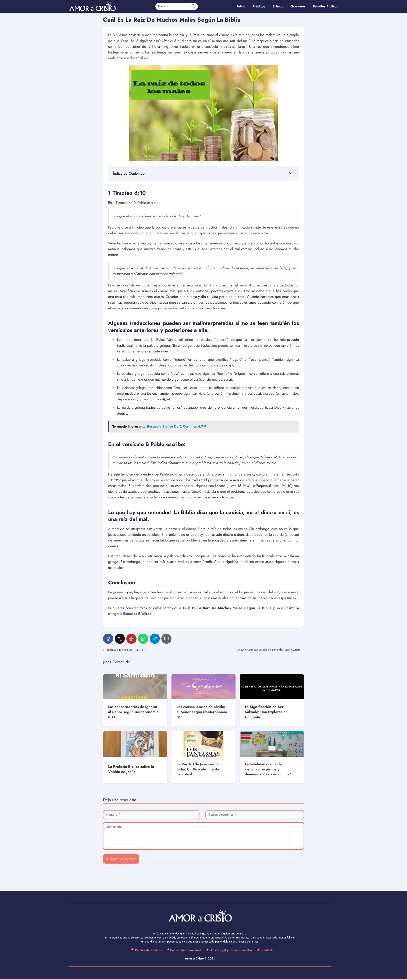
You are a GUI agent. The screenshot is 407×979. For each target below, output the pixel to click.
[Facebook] (108, 639)
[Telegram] (155, 639)
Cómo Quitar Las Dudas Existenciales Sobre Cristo (269, 650)
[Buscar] (193, 6)
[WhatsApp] (143, 639)
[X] (120, 639)
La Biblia (210, 285)
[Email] (166, 639)
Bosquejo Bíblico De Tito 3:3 (124, 650)
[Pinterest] (131, 639)
